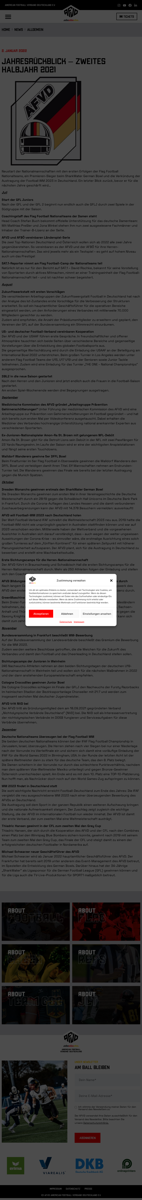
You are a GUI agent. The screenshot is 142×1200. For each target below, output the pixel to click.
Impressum (79, 621)
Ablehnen (67, 613)
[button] (111, 580)
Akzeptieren (41, 613)
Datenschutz (66, 621)
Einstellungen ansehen (97, 613)
